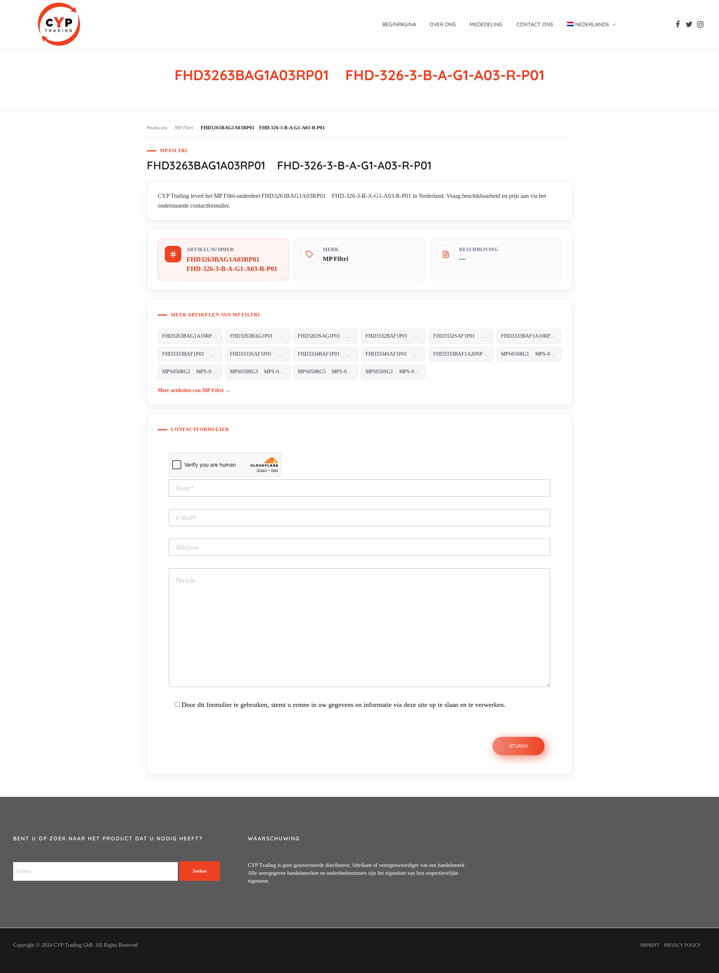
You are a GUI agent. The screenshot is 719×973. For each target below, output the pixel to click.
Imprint (649, 945)
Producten (157, 127)
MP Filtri (184, 127)
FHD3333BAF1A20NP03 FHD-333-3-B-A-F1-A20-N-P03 (463, 354)
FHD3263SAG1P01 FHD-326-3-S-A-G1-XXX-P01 (328, 336)
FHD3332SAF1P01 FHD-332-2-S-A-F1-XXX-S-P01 (463, 336)
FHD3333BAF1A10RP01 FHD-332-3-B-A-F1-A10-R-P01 (531, 336)
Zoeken (199, 871)
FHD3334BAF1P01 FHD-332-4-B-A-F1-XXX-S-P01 (328, 354)
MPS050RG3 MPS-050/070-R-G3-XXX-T (260, 371)
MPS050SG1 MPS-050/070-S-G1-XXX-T (395, 371)
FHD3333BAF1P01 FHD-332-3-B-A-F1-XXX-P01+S (192, 354)
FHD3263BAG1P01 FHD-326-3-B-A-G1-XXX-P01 (260, 336)
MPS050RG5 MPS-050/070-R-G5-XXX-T (328, 371)
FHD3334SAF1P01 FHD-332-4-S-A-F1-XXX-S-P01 (395, 354)
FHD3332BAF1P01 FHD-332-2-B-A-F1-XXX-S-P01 (395, 336)
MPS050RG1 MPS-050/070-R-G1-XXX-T (531, 354)
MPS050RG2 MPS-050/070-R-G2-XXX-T (192, 371)
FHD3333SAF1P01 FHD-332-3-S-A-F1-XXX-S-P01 (260, 354)
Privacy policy (682, 945)
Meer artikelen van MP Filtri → (194, 390)
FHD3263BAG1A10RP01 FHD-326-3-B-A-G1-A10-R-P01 (192, 336)
